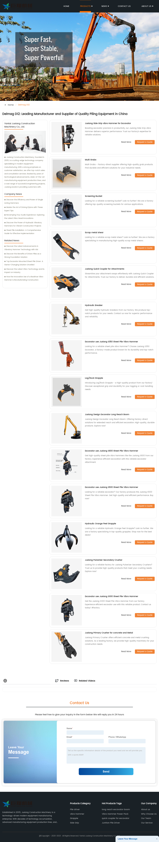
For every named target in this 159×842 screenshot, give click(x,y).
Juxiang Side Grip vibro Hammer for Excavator (108, 123)
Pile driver (75, 809)
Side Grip (74, 822)
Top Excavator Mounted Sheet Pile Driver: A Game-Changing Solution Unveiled (23, 263)
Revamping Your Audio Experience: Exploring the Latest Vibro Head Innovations (24, 216)
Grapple (74, 818)
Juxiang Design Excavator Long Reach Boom (107, 414)
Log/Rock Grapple (94, 378)
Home (66, 6)
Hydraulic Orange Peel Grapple (100, 523)
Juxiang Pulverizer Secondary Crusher (103, 560)
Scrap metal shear (94, 232)
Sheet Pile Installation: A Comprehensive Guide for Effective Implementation (22, 232)
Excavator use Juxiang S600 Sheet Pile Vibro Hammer (111, 450)
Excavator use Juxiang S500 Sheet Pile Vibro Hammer (111, 487)
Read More (126, 142)
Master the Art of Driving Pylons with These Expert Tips (23, 209)
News (104, 6)
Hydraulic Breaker (94, 305)
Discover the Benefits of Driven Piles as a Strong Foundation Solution (22, 255)
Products (85, 6)
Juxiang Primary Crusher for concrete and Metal (109, 632)
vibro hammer (77, 813)
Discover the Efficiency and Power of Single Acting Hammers (23, 201)
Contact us (124, 6)
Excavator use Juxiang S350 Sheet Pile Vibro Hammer (111, 341)
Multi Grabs (90, 159)
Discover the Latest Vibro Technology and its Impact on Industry (24, 271)
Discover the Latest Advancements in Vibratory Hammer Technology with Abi (21, 248)
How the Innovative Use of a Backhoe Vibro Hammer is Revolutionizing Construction (23, 278)
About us (146, 6)
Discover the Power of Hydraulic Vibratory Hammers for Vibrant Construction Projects (23, 224)
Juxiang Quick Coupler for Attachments (104, 269)
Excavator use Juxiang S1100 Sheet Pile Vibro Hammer (111, 596)
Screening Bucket (93, 196)
